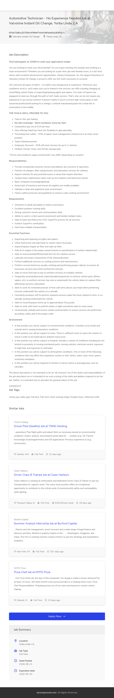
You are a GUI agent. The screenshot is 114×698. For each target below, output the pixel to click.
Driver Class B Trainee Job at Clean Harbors (41, 475)
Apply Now (55, 616)
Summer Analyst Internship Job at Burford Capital (45, 523)
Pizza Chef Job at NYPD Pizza (32, 572)
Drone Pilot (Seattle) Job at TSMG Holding (40, 426)
